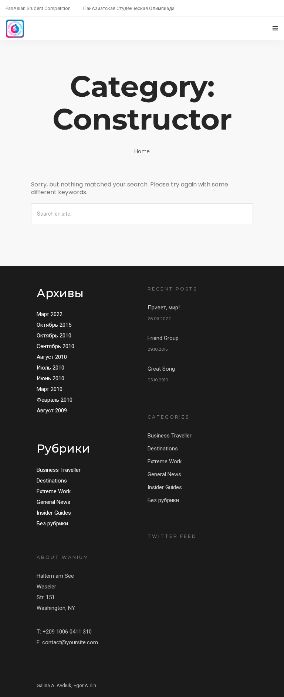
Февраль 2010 (54, 399)
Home (142, 151)
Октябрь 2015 (54, 325)
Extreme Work (54, 491)
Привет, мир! (164, 307)
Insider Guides (54, 512)
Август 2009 (52, 410)
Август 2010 (52, 357)
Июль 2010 (50, 367)
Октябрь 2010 (54, 335)
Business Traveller (59, 470)
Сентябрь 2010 (55, 346)
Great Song (161, 368)
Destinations (52, 480)
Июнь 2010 (50, 378)
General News (53, 502)
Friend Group (163, 338)
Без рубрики (52, 523)
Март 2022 (49, 314)
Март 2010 (49, 389)
